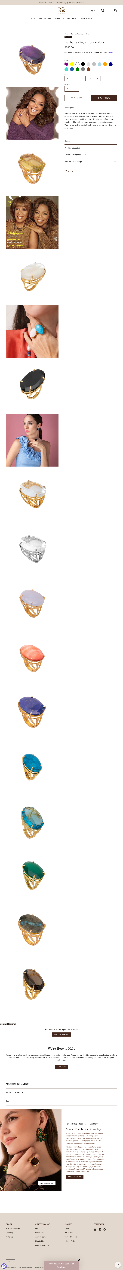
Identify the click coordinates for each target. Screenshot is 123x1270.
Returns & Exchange (73, 161)
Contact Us (61, 1067)
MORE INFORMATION (18, 1084)
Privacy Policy (70, 1241)
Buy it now (104, 98)
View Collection (46, 1183)
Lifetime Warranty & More (75, 155)
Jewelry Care (40, 1237)
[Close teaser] (79, 1260)
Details (67, 141)
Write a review (61, 1034)
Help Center (69, 1233)
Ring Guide (39, 1241)
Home (66, 34)
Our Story (9, 1233)
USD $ (10, 1261)
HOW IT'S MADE (15, 1092)
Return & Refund (41, 1233)
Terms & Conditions (72, 1237)
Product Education (72, 148)
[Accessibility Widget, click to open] (4, 1266)
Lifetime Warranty (42, 1245)
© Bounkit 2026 (11, 1267)
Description (69, 107)
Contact (68, 1228)
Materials (9, 1237)
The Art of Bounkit (13, 1228)
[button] (61, 1265)
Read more (69, 128)
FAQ (8, 1101)
